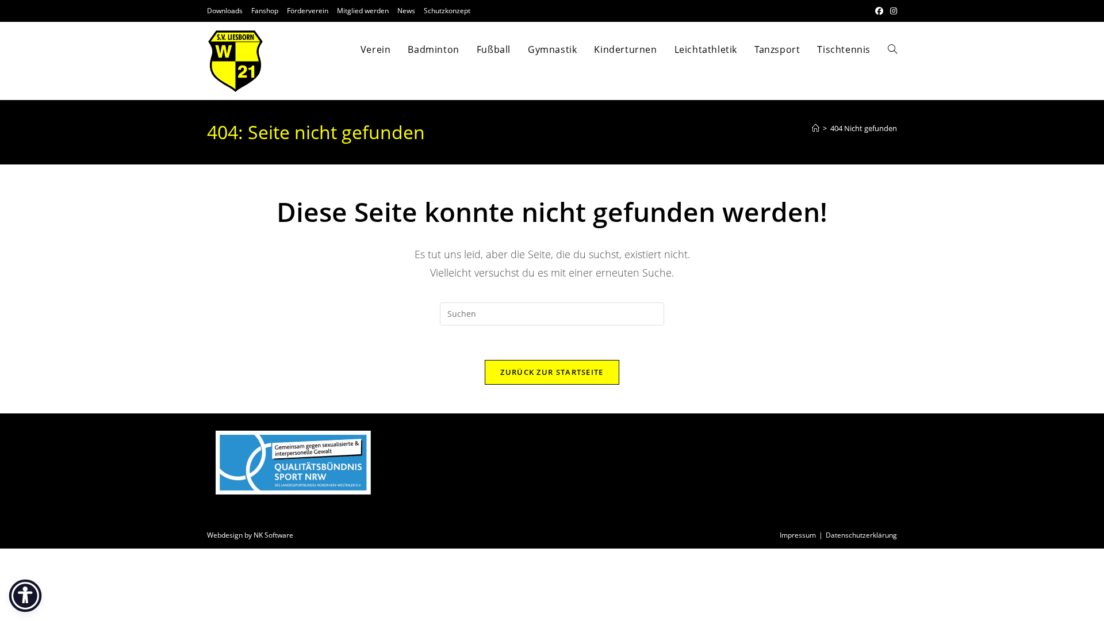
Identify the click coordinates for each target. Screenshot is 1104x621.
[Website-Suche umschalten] (892, 49)
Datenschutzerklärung (861, 535)
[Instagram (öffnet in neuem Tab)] (892, 11)
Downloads (225, 11)
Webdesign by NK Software (250, 535)
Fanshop (264, 11)
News (406, 11)
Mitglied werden (363, 11)
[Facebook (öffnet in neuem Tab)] (879, 11)
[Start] (815, 128)
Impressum (798, 535)
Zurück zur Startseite (551, 372)
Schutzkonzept (447, 11)
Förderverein (307, 11)
